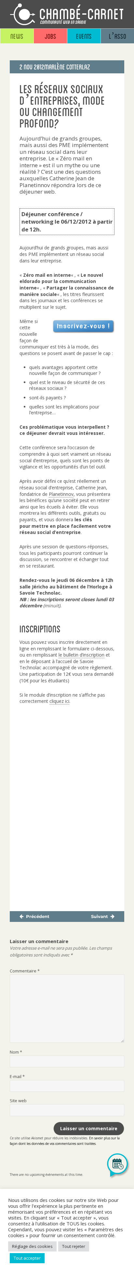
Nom (16, 1052)
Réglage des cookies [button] (32, 1246)
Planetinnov (61, 494)
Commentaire (25, 971)
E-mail (17, 1076)
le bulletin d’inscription (81, 655)
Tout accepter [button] (27, 1258)
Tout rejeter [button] (73, 1246)
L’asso (117, 36)
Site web (18, 1100)
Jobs (50, 36)
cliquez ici (59, 701)
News (16, 36)
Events (84, 36)
